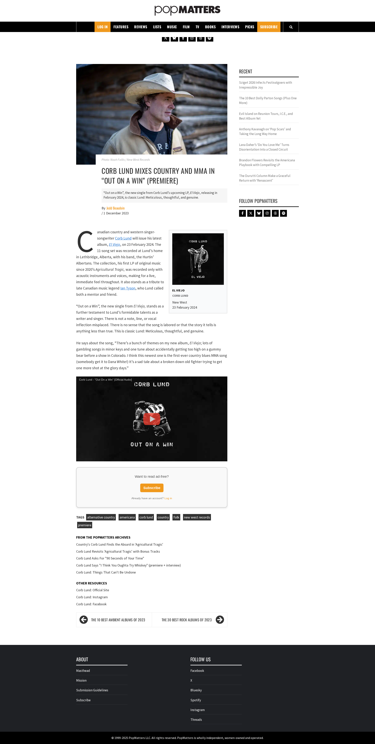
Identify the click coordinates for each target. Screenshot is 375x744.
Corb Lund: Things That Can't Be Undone (106, 572)
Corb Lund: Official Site (92, 590)
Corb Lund (123, 238)
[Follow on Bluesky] (174, 38)
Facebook (197, 671)
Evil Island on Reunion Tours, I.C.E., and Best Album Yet (266, 116)
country (163, 517)
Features (120, 26)
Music (172, 26)
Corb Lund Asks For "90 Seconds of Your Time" (110, 558)
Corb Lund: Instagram (92, 597)
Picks (249, 26)
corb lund (146, 517)
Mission (81, 680)
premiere (84, 525)
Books (210, 26)
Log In (102, 26)
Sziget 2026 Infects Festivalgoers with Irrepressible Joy (265, 84)
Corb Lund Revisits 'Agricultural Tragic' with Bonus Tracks (118, 551)
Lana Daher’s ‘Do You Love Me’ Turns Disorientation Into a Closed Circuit (264, 147)
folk (176, 517)
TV (197, 26)
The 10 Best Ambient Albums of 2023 (118, 619)
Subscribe (269, 26)
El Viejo (114, 244)
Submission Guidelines (92, 690)
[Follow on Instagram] (192, 38)
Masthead (83, 671)
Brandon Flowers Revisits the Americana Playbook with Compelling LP (267, 162)
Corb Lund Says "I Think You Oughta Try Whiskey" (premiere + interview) (128, 565)
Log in (168, 498)
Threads (196, 719)
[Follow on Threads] (200, 38)
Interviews (230, 26)
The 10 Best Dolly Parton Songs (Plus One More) (268, 100)
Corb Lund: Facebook (91, 604)
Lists (157, 26)
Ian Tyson (127, 288)
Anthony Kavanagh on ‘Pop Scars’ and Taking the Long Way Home (265, 131)
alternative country (101, 517)
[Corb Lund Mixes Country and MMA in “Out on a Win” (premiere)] (151, 114)
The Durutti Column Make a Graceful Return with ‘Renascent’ (264, 178)
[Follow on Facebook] (183, 38)
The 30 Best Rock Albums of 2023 (187, 619)
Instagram (197, 710)
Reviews (140, 26)
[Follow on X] (165, 38)
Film (186, 26)
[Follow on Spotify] (209, 38)
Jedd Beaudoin (115, 208)
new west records (197, 517)
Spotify (195, 700)
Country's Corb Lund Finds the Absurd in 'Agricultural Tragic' (119, 544)
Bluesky (196, 690)
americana (127, 517)
